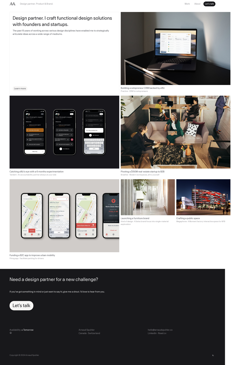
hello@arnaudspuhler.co (160, 330)
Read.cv (162, 333)
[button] (213, 355)
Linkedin (152, 333)
